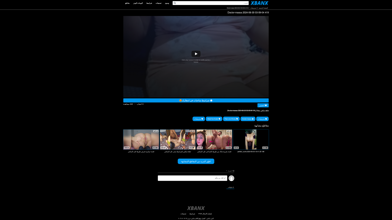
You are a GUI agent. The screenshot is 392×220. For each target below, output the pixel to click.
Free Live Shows (230, 119)
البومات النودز (138, 3)
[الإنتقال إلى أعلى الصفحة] (386, 213)
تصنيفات (158, 3)
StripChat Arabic (213, 119)
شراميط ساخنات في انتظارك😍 (194, 100)
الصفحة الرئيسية (263, 8)
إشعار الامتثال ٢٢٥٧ (205, 213)
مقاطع (127, 3)
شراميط (149, 3)
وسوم (167, 3)
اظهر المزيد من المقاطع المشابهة (196, 161)
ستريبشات (253, 8)
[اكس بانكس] (259, 3)
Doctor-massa (247, 119)
